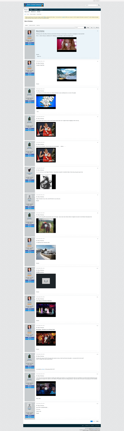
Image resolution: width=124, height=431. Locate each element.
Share (30, 73)
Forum (28, 14)
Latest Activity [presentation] (32, 25)
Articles (35, 9)
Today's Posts (27, 11)
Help (83, 425)
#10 (97, 268)
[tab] (26, 25)
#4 (97, 116)
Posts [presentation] (26, 25)
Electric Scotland (32, 14)
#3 (97, 89)
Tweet (30, 44)
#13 (97, 354)
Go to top (97, 425)
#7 (97, 194)
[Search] (99, 5)
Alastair (29, 35)
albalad (29, 93)
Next (97, 421)
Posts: (28, 41)
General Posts (39, 14)
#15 (97, 403)
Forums (26, 9)
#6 (97, 168)
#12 (97, 325)
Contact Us (87, 425)
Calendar (38, 11)
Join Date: (28, 40)
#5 (97, 142)
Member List (33, 11)
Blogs (31, 9)
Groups (41, 9)
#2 (97, 61)
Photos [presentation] (38, 25)
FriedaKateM (29, 173)
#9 (97, 238)
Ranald (29, 199)
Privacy (92, 425)
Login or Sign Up (96, 0)
